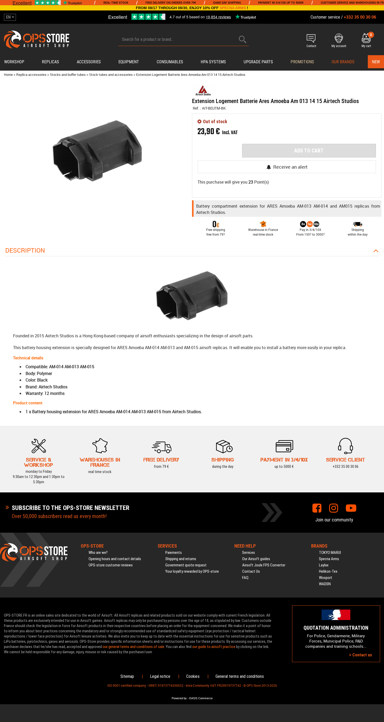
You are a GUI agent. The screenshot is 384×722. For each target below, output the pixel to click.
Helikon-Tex (328, 571)
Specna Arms (329, 558)
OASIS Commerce (201, 698)
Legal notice (160, 676)
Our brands (343, 61)
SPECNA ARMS (233, 8)
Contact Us (251, 571)
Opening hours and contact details (115, 558)
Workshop (14, 61)
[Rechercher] (242, 39)
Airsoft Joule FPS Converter (263, 565)
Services (248, 552)
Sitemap (127, 676)
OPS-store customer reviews (111, 565)
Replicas (50, 61)
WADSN (325, 584)
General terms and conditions (240, 676)
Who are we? (98, 552)
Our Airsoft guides (256, 558)
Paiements (173, 552)
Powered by (179, 698)
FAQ (245, 577)
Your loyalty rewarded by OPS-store (192, 571)
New (376, 61)
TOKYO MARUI (330, 552)
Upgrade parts (258, 61)
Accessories (89, 61)
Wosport (325, 577)
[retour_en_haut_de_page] (377, 428)
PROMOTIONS (302, 61)
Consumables (170, 61)
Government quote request (186, 565)
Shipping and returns (180, 558)
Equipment (128, 61)
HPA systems (213, 61)
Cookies (193, 676)
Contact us (361, 654)
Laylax (324, 565)
